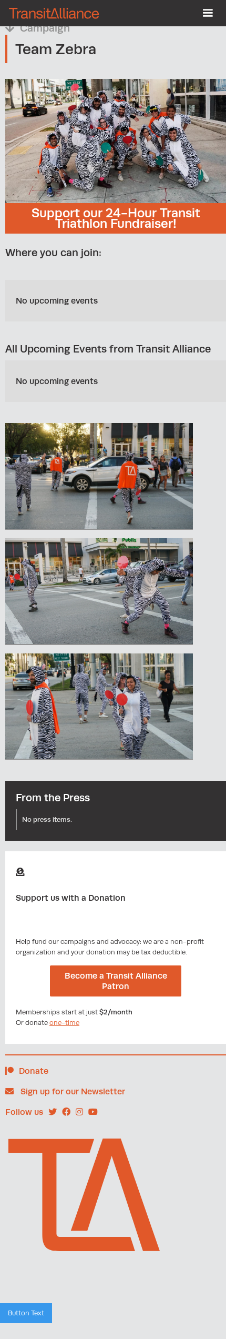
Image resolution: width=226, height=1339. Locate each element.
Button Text (26, 1313)
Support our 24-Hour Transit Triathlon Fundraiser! (116, 218)
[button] (207, 13)
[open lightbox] (99, 476)
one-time (64, 1022)
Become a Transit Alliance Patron (116, 981)
